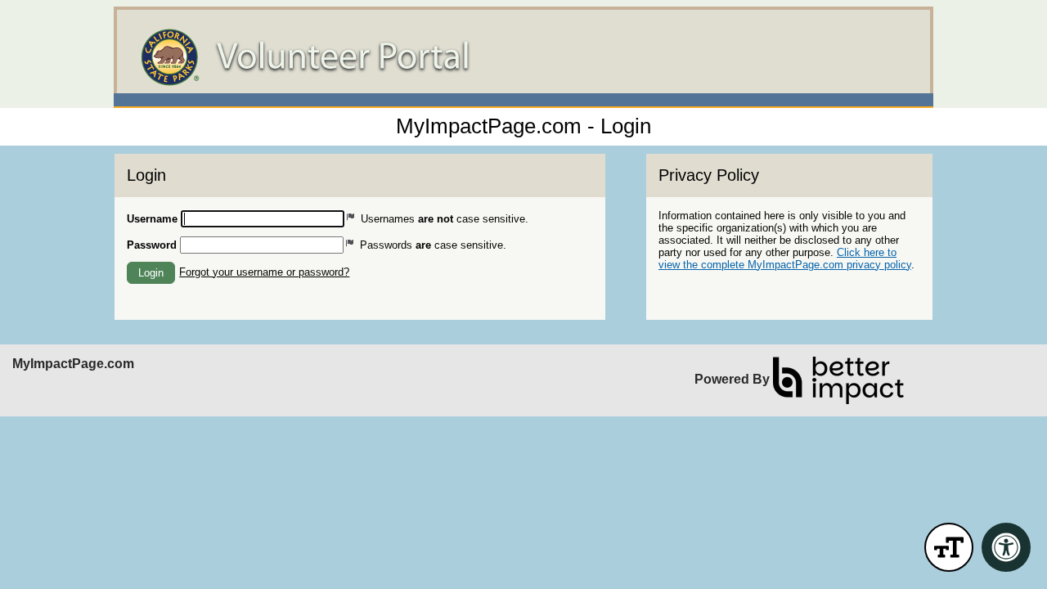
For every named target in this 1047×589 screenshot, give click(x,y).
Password (152, 245)
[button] (151, 273)
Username (152, 219)
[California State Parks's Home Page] (523, 57)
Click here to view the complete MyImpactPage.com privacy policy (784, 258)
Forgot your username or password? (264, 272)
